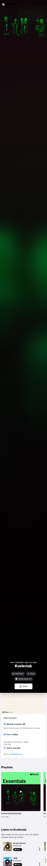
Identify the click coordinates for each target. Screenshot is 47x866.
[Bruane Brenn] (7, 846)
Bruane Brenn (19, 843)
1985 (15, 858)
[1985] (7, 861)
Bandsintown (17, 754)
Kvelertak (17, 845)
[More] (39, 849)
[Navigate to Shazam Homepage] (8, 4)
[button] (43, 4)
